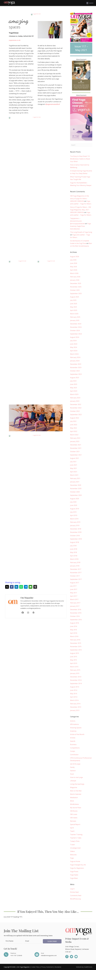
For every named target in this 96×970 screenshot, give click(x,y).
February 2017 (75, 603)
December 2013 (75, 707)
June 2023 (73, 384)
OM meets (73, 818)
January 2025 (74, 320)
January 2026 (74, 280)
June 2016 (73, 626)
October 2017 (75, 576)
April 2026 (73, 270)
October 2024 (75, 330)
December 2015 (75, 643)
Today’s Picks (75, 841)
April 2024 (73, 351)
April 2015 (73, 663)
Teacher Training (76, 834)
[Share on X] (7, 587)
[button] (52, 941)
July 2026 (73, 260)
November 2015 (75, 646)
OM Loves (73, 814)
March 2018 (74, 559)
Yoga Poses (74, 871)
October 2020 (75, 492)
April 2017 (73, 596)
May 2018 (73, 552)
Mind (72, 801)
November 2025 (75, 287)
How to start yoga (76, 777)
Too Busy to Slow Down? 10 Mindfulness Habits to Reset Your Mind (80, 158)
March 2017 (74, 599)
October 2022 (75, 411)
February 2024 (75, 357)
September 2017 (76, 579)
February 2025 (75, 317)
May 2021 (73, 468)
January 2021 (74, 482)
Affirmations (74, 724)
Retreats (73, 821)
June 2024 (73, 344)
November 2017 (75, 573)
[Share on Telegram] (26, 587)
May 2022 (73, 428)
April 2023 (73, 391)
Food (72, 774)
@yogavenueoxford (52, 104)
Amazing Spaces (75, 728)
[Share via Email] (30, 587)
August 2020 (74, 499)
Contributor (74, 755)
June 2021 (73, 465)
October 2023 (75, 371)
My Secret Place (75, 808)
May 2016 (73, 630)
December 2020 (75, 485)
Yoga (72, 858)
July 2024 (73, 341)
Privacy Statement (47, 967)
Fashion (73, 771)
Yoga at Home (75, 861)
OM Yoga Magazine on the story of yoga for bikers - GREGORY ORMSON (79, 198)
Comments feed (75, 895)
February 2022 (75, 438)
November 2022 (75, 408)
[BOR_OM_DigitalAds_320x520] (81, 75)
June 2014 (73, 690)
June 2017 (73, 589)
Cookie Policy (35, 967)
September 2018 (76, 539)
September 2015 (76, 650)
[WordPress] (33, 612)
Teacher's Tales (75, 838)
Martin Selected (75, 794)
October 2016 (75, 616)
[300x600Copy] (81, 118)
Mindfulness (74, 804)
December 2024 (75, 324)
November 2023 (75, 367)
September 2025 (76, 293)
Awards (72, 741)
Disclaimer (58, 967)
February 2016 (75, 640)
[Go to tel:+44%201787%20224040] (17, 954)
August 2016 (74, 623)
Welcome (73, 855)
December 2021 (75, 445)
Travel (72, 845)
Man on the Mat (75, 791)
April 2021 (73, 472)
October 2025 (75, 290)
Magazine (73, 787)
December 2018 (75, 529)
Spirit (72, 828)
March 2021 (74, 475)
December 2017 (75, 569)
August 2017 (74, 583)
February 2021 (75, 478)
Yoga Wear (74, 878)
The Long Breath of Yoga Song (81, 232)
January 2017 (74, 606)
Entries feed (74, 892)
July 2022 (73, 421)
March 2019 (74, 519)
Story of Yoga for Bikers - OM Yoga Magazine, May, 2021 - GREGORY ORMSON (80, 209)
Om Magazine (26, 597)
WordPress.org (75, 899)
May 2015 (73, 660)
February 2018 (75, 562)
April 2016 (73, 633)
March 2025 (74, 314)
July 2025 (73, 300)
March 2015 (74, 667)
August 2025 (74, 297)
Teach (72, 831)
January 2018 (74, 566)
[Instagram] (28, 612)
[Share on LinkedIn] (16, 587)
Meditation (74, 797)
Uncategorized (75, 848)
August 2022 (74, 418)
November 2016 (75, 613)
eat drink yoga (75, 764)
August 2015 (74, 653)
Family (72, 767)
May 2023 (73, 388)
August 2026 (74, 257)
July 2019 (73, 512)
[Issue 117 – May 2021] (81, 27)
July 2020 (73, 502)
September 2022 (76, 415)
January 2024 (74, 361)
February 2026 (75, 277)
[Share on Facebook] (12, 587)
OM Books (74, 811)
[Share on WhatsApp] (21, 587)
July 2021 (73, 462)
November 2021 (75, 448)
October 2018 (75, 536)
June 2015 (73, 657)
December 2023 (75, 364)
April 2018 (73, 556)
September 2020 (76, 495)
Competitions (75, 748)
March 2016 (74, 636)
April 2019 (73, 515)
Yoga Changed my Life (78, 865)
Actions (72, 721)
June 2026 (73, 263)
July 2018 (73, 546)
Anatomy (73, 731)
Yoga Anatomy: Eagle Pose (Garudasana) (80, 226)
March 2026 (74, 273)
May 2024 (73, 347)
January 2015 (74, 673)
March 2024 (74, 354)
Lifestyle (73, 781)
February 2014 (75, 704)
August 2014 (74, 687)
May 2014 (73, 694)
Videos (72, 851)
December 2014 (75, 677)
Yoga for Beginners (77, 868)
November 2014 (75, 680)
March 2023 (74, 394)
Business (73, 744)
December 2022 (75, 404)
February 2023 (75, 398)
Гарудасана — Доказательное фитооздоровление (77, 221)
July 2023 (73, 381)
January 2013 (74, 710)
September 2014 (76, 683)
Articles (72, 738)
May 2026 (73, 267)
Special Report (75, 824)
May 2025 (73, 307)
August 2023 (74, 378)
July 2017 (73, 586)
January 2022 (74, 441)
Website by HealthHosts (84, 967)
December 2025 (75, 283)
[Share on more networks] (35, 587)
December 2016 (75, 610)
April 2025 (73, 310)
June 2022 (73, 425)
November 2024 (75, 327)
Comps (72, 751)
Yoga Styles (74, 875)
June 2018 (73, 549)
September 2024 (76, 334)
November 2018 (75, 532)
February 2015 (75, 670)
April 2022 (73, 431)
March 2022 (74, 435)
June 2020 (73, 505)
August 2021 (74, 458)
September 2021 (76, 455)
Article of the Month (77, 734)
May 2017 (73, 593)
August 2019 (74, 509)
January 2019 (74, 525)
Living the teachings (77, 784)
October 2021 (75, 451)
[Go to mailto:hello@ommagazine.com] (48, 954)
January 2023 (74, 401)
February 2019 (75, 522)
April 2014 (73, 697)
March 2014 (74, 700)
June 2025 (73, 304)
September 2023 (76, 374)
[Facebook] (22, 612)
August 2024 (74, 337)
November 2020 (75, 488)
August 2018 (74, 542)
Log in (72, 889)
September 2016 (76, 620)
